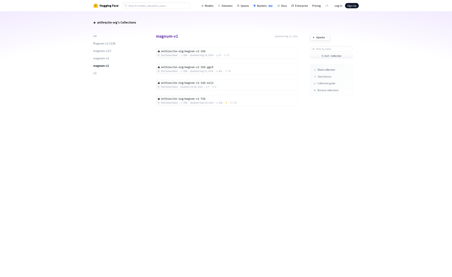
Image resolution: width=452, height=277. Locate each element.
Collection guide (326, 83)
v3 (94, 73)
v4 (94, 36)
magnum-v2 (101, 58)
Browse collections (328, 90)
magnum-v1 (101, 66)
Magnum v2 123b (104, 43)
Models (209, 5)
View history (324, 76)
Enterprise (301, 5)
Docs (284, 5)
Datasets (227, 5)
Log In (338, 5)
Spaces (245, 5)
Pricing (316, 5)
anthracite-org (107, 22)
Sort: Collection (333, 55)
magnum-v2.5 (102, 51)
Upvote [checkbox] (321, 37)
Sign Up (351, 5)
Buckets (264, 5)
